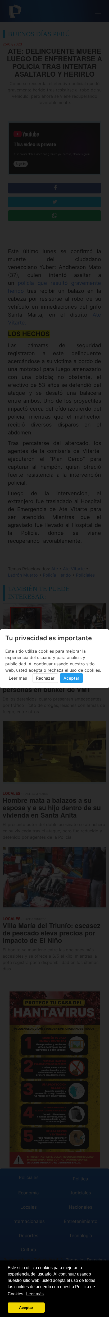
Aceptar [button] (26, 1307)
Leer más (18, 678)
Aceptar (71, 678)
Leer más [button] (35, 1294)
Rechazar (45, 678)
